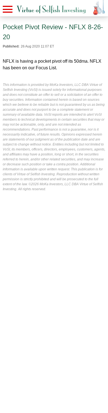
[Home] (51, 10)
